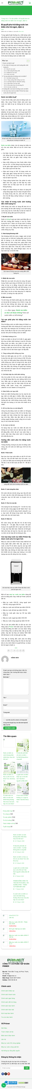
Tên (4, 697)
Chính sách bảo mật (7, 1009)
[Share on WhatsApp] (8, 650)
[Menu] (2, 3)
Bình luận (6, 677)
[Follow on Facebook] (2, 1074)
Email (5, 705)
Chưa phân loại (7, 811)
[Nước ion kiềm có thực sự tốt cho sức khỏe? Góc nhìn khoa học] (7, 860)
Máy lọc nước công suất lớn (10, 1047)
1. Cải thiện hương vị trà (12, 78)
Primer (11, 627)
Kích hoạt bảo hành (7, 1013)
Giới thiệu (4, 1028)
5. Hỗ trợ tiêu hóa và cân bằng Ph (15, 85)
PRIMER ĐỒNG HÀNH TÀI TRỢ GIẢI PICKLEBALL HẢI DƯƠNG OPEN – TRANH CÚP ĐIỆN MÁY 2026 (21, 883)
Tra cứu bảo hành (7, 1017)
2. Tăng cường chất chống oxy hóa (15, 80)
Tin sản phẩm (13, 18)
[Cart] (30, 3)
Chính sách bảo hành (8, 1006)
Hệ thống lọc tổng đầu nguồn (10, 1050)
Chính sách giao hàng (8, 998)
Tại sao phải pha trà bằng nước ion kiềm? (15, 76)
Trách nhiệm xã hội (9, 823)
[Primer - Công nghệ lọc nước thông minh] (16, 3)
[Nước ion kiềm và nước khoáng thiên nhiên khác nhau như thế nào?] (7, 838)
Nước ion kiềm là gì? (8, 63)
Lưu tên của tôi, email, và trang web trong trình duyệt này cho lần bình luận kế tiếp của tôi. (15, 722)
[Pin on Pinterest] (20, 650)
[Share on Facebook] (11, 650)
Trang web (6, 712)
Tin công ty (6, 814)
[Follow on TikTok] (5, 1074)
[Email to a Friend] (17, 650)
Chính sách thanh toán (8, 994)
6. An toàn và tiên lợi (11, 87)
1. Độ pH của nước (10, 69)
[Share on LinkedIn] (23, 650)
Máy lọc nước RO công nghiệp (10, 1043)
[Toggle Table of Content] (27, 60)
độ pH (9, 219)
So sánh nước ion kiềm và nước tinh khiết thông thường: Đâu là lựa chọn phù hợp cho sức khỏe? (8, 799)
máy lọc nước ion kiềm (17, 594)
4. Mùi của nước (10, 74)
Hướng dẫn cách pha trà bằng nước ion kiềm (15, 89)
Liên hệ (11, 917)
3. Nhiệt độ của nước (11, 72)
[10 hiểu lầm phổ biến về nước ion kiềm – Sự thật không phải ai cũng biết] (7, 849)
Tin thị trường (7, 820)
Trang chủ (4, 18)
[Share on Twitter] (14, 650)
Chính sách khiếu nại (7, 991)
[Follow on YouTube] (8, 1074)
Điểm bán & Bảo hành (8, 1035)
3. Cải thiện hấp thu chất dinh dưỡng (15, 81)
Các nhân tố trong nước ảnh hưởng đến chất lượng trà (15, 66)
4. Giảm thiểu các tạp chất (13, 83)
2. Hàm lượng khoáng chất (13, 70)
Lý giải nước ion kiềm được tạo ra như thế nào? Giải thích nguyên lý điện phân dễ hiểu (22, 779)
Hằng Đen (21, 31)
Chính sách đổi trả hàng (8, 1002)
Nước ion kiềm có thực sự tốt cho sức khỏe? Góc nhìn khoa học (21, 859)
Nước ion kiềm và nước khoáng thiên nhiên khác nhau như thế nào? (20, 836)
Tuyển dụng (6, 826)
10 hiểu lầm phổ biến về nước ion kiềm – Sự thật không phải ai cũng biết (20, 847)
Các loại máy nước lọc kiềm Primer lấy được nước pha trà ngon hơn (15, 92)
